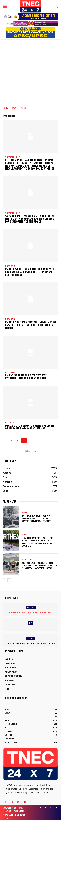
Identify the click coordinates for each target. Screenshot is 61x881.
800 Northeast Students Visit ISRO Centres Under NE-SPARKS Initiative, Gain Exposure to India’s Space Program (39, 565)
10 (17, 440)
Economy (10, 422)
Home (5, 107)
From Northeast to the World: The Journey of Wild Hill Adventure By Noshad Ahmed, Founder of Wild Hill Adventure (37, 541)
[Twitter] (18, 802)
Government (12, 157)
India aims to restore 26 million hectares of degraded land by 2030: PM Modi (29, 427)
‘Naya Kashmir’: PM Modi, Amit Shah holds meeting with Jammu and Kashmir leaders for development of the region (29, 218)
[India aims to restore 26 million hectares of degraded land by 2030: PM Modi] (30, 402)
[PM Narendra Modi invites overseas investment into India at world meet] (30, 352)
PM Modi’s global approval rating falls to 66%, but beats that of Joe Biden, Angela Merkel (30, 325)
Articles (26, 535)
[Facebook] (5, 802)
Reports (10, 266)
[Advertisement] (30, 70)
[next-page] (9, 580)
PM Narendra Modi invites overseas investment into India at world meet (26, 376)
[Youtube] (24, 802)
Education (27, 559)
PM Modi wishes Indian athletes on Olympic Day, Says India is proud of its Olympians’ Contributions (30, 271)
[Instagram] (11, 802)
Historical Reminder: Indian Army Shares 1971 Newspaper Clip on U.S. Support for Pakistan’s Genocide (37, 518)
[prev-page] (5, 440)
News (24, 512)
